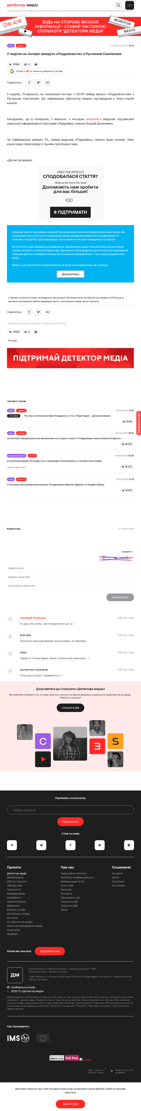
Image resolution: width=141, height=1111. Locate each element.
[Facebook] (29, 82)
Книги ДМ (67, 885)
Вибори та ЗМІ (16, 909)
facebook (117, 873)
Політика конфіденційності (77, 877)
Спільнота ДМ (70, 707)
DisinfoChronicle (16, 901)
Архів (64, 909)
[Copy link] (47, 82)
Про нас (67, 867)
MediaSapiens (15, 877)
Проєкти (14, 867)
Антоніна (12, 917)
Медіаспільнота (16, 455)
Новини (21, 45)
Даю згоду (70, 1104)
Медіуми (12, 934)
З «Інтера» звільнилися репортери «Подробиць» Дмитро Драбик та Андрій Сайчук (55, 484)
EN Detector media (18, 913)
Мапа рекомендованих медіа (25, 926)
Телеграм (118, 881)
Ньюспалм (13, 930)
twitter (116, 877)
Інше (10, 45)
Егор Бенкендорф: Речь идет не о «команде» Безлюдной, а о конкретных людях (54, 460)
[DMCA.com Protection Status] (56, 1059)
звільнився (94, 119)
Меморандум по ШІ (73, 881)
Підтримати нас (71, 897)
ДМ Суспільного (17, 881)
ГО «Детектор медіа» (20, 922)
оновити (127, 551)
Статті (32, 455)
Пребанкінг (14, 889)
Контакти (67, 893)
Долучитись (70, 274)
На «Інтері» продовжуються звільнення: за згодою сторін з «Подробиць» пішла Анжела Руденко (64, 438)
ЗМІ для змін (14, 885)
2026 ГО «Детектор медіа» (27, 991)
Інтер (14, 340)
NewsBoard (14, 897)
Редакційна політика (73, 873)
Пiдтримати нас (50, 951)
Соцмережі (121, 867)
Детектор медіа (16, 873)
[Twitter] (38, 82)
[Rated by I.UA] (85, 1059)
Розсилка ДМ (69, 905)
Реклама (66, 889)
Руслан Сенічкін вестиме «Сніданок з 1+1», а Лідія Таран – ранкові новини (67, 415)
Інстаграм (118, 885)
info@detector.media (23, 987)
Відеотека (13, 905)
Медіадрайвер (16, 893)
